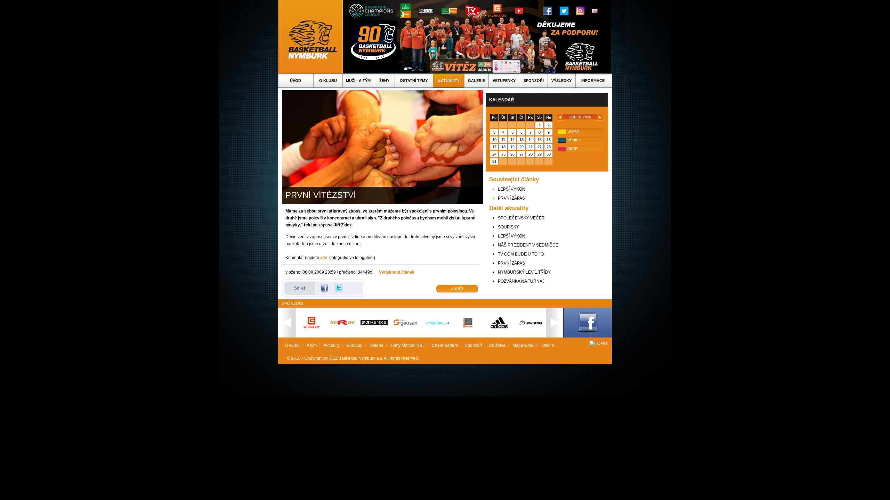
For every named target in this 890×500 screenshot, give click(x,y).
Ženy (384, 80)
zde (323, 257)
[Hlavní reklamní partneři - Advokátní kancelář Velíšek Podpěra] (468, 326)
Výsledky (561, 80)
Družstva (497, 345)
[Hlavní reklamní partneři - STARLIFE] (342, 323)
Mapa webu (523, 345)
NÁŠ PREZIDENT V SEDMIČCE (528, 245)
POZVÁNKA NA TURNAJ (521, 281)
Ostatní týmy (414, 80)
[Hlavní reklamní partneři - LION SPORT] (530, 326)
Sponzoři (534, 80)
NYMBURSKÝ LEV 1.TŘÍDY (524, 272)
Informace (593, 80)
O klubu (328, 80)
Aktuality (449, 80)
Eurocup (355, 345)
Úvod (295, 80)
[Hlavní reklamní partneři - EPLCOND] (436, 330)
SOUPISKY (508, 227)
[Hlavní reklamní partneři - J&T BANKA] (374, 324)
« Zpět (457, 289)
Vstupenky (504, 80)
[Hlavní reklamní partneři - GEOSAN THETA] (405, 324)
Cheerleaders (445, 345)
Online (548, 345)
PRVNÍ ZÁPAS (511, 198)
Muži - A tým (358, 80)
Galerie (476, 80)
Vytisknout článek (396, 272)
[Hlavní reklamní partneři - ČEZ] (311, 330)
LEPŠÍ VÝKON (511, 189)
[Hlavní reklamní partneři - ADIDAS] (499, 327)
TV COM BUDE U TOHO (521, 254)
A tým (312, 345)
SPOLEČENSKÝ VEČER (521, 218)
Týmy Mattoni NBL (407, 345)
